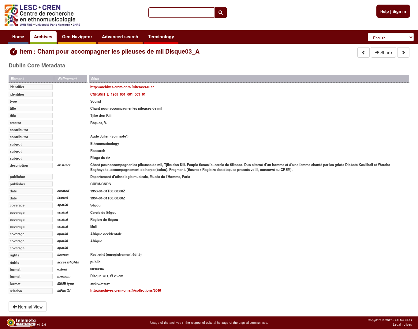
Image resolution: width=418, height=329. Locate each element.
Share (385, 52)
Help (384, 11)
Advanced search (120, 36)
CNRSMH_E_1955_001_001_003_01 (118, 94)
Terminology (161, 36)
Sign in (399, 11)
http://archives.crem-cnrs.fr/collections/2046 (125, 290)
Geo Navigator (77, 36)
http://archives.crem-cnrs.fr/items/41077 (122, 86)
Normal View (30, 307)
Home (18, 36)
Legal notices (402, 324)
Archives (43, 36)
